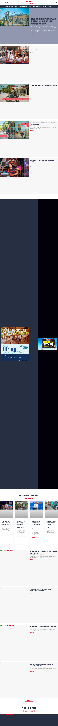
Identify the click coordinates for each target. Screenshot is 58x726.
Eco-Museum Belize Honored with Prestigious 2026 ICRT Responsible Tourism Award (21, 524)
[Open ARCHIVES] (40, 6)
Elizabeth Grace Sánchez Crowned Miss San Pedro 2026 (6, 523)
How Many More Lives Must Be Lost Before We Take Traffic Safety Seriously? (41, 664)
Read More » (33, 33)
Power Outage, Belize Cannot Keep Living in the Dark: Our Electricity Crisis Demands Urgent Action (43, 21)
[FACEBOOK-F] (1, 2)
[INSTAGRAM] (7, 2)
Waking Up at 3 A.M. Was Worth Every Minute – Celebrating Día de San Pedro (41, 589)
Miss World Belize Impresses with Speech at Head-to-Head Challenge (36, 524)
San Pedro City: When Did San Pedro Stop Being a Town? (43, 626)
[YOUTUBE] (5, 2)
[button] (56, 2)
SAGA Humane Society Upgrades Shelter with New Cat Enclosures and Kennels (51, 524)
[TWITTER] (3, 2)
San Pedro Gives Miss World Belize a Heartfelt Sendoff (43, 48)
